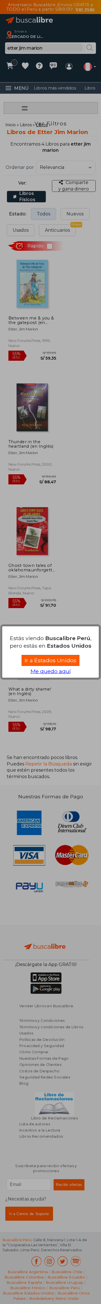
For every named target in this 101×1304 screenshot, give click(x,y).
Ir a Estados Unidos (50, 660)
